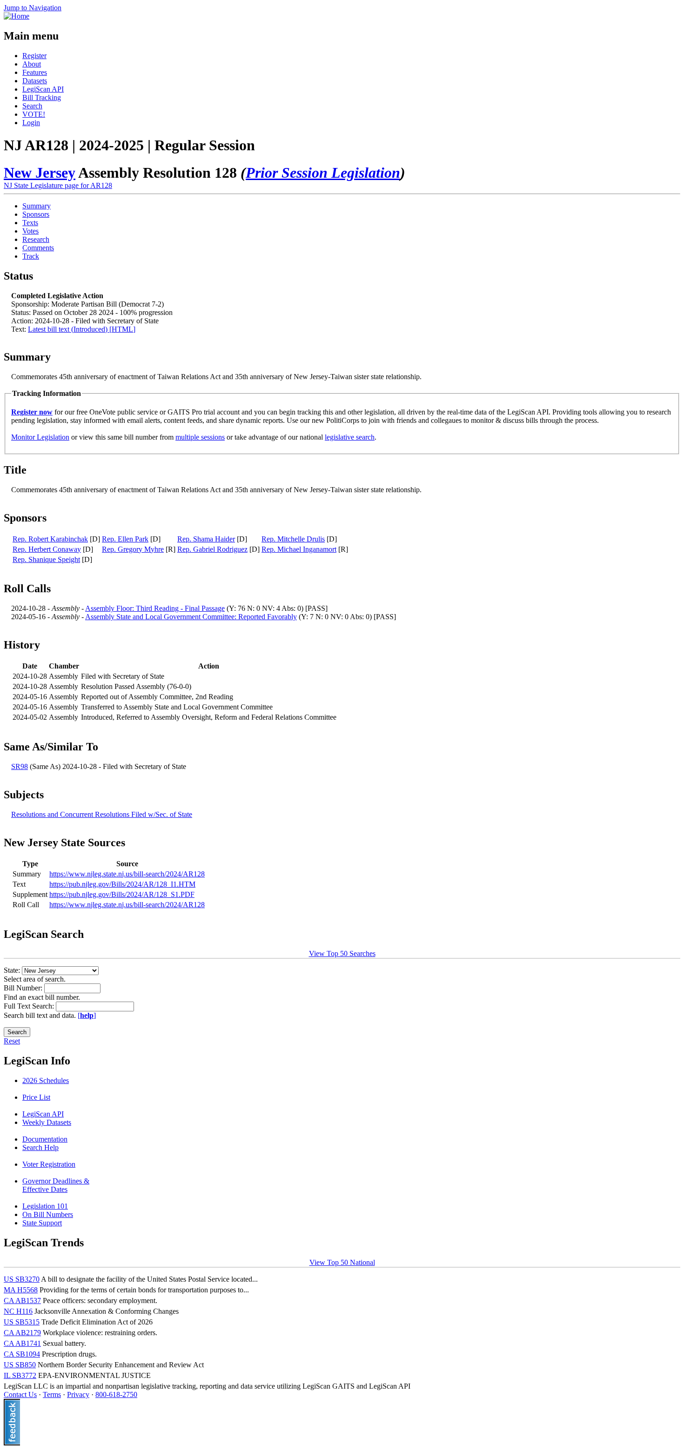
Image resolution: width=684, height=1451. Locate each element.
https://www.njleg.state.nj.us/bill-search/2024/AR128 (127, 874)
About (31, 64)
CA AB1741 (22, 1343)
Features (34, 72)
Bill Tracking (41, 97)
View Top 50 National (342, 1262)
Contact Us (20, 1394)
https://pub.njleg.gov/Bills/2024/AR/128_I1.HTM (122, 884)
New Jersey (39, 172)
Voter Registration (48, 1164)
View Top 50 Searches (342, 953)
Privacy (78, 1394)
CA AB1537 (22, 1300)
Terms (52, 1394)
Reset (12, 1041)
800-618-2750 (116, 1394)
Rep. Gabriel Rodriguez (212, 549)
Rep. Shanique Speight (46, 559)
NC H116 (18, 1311)
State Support (42, 1223)
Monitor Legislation (40, 437)
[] (87, 1015)
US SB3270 (22, 1279)
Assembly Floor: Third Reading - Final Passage (155, 608)
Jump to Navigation (32, 8)
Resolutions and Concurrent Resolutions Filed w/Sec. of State (101, 814)
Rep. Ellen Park (125, 539)
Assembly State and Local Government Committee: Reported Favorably (191, 617)
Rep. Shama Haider (206, 539)
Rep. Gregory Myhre (133, 549)
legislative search (350, 437)
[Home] (16, 16)
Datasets (34, 81)
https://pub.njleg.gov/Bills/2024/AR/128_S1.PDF (121, 894)
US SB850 (20, 1365)
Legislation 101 (45, 1206)
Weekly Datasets (46, 1122)
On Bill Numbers (47, 1214)
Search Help (40, 1147)
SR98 (19, 766)
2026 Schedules (45, 1080)
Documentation (44, 1139)
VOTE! (33, 114)
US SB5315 (22, 1322)
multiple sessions (200, 437)
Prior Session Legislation (323, 172)
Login (31, 123)
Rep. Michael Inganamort (299, 549)
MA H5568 (21, 1290)
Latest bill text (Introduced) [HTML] (81, 329)
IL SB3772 (20, 1375)
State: (13, 970)
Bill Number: (24, 988)
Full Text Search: (30, 1006)
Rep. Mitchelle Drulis (293, 539)
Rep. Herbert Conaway (47, 549)
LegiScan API (43, 89)
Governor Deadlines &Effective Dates (55, 1185)
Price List (36, 1097)
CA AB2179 (22, 1333)
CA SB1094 (22, 1354)
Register (34, 56)
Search (32, 106)
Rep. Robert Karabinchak (50, 539)
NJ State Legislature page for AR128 (58, 185)
